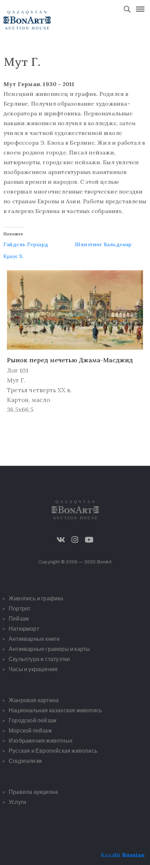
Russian (133, 854)
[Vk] (61, 539)
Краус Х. (13, 256)
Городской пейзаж (33, 720)
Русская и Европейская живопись (53, 751)
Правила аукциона (33, 792)
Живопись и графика (36, 598)
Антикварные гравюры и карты (49, 649)
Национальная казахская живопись (55, 710)
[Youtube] (89, 539)
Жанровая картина (34, 700)
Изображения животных (41, 741)
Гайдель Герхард (25, 244)
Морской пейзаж (30, 731)
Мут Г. (16, 380)
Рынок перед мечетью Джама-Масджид (70, 360)
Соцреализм (25, 761)
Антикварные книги (34, 639)
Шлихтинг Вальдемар (103, 244)
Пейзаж (19, 619)
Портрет (19, 609)
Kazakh (110, 854)
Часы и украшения (33, 669)
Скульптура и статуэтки (39, 659)
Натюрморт (24, 629)
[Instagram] (75, 539)
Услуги (17, 802)
